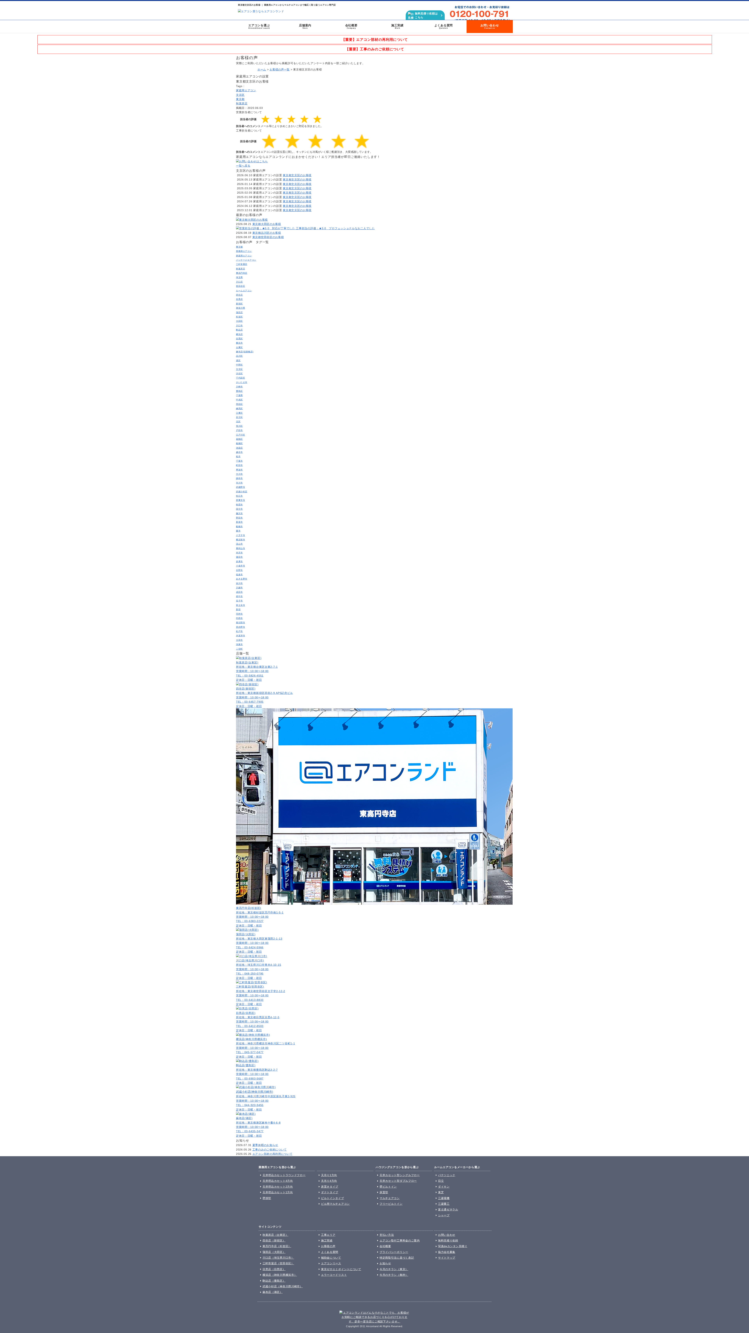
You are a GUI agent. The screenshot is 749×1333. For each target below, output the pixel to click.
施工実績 (397, 26)
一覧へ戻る (243, 165)
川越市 (239, 587)
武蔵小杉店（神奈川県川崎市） (283, 1286)
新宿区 (239, 303)
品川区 (239, 356)
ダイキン (444, 1186)
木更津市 (240, 635)
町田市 (239, 465)
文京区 (240, 94)
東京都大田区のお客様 (266, 224)
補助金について (331, 1257)
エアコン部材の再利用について (272, 1153)
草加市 (239, 470)
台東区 (239, 347)
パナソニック (446, 1175)
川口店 (239, 282)
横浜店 (239, 334)
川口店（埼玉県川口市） (278, 1257)
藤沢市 (239, 513)
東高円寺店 (241, 273)
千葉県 (239, 395)
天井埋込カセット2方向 (278, 1186)
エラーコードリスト (334, 1274)
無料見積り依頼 (448, 1240)
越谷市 (239, 452)
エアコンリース (331, 1263)
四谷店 (239, 295)
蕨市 (238, 531)
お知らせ (385, 1263)
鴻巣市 (239, 644)
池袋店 (239, 448)
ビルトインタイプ (332, 1198)
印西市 (239, 618)
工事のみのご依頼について (269, 1149)
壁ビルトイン (388, 1186)
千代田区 (240, 378)
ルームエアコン (244, 290)
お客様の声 (328, 1246)
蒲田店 (239, 312)
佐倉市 (239, 574)
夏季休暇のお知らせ (265, 1145)
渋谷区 (239, 373)
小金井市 (240, 566)
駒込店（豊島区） (274, 1280)
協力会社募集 (446, 1252)
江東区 (239, 413)
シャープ (444, 1215)
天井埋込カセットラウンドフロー (284, 1175)
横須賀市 (240, 539)
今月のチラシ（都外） (394, 1274)
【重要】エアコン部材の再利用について (375, 40)
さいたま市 (241, 382)
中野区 (239, 365)
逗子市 (239, 600)
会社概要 (351, 26)
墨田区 (239, 404)
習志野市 (240, 627)
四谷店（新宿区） (274, 1240)
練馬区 (239, 408)
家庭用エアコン (246, 90)
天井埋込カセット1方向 (278, 1192)
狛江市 (239, 496)
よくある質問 (443, 26)
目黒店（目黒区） (274, 1269)
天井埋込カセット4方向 (278, 1180)
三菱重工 (444, 1203)
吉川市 (239, 583)
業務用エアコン (244, 251)
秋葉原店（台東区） (275, 1234)
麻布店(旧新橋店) (245, 351)
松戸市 (239, 631)
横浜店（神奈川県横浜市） (280, 1274)
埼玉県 (239, 277)
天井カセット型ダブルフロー (398, 1180)
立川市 (239, 474)
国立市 (239, 509)
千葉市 (239, 461)
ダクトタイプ (329, 1192)
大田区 (239, 321)
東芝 (441, 1192)
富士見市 (240, 605)
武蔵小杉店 (241, 491)
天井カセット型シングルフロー (400, 1175)
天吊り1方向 (329, 1175)
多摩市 (239, 561)
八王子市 (240, 535)
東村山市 (240, 548)
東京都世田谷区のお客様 (268, 237)
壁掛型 (267, 1198)
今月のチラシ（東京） (394, 1269)
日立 (441, 1180)
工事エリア (328, 1234)
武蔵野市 (240, 487)
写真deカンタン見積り (452, 1246)
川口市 (239, 325)
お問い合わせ (489, 26)
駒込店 (239, 330)
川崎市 (239, 386)
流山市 (239, 544)
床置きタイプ (329, 1186)
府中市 (239, 596)
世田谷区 (240, 286)
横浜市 (239, 343)
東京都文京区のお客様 (297, 175)
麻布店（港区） (273, 1292)
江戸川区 (240, 435)
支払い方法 (387, 1234)
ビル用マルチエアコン (335, 1203)
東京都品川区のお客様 (266, 232)
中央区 (239, 399)
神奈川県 (240, 308)
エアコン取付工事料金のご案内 (400, 1240)
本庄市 (239, 552)
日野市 (239, 570)
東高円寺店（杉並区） (277, 1246)
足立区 (239, 417)
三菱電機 (444, 1198)
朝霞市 (239, 504)
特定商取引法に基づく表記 (397, 1257)
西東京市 (240, 500)
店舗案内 (305, 26)
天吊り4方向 (329, 1180)
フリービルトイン (391, 1203)
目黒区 (239, 338)
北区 (238, 421)
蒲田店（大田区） (274, 1252)
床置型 (384, 1192)
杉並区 (239, 317)
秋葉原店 (242, 103)
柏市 (238, 456)
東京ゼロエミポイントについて (341, 1269)
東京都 (240, 99)
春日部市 (240, 622)
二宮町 (239, 649)
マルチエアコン (390, 1198)
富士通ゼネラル (448, 1209)
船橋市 (239, 526)
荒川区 (239, 426)
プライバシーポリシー (394, 1252)
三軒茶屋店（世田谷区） (278, 1263)
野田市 (239, 518)
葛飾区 (239, 439)
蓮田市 (239, 557)
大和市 (239, 640)
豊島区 (239, 391)
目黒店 (239, 299)
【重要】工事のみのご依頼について (374, 49)
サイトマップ (446, 1257)
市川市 (239, 483)
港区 (238, 360)
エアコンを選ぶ (259, 26)
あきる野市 (241, 579)
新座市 (239, 522)
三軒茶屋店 (241, 264)
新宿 (238, 609)
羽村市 (239, 614)
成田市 (239, 592)
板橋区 (239, 443)
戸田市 (239, 430)
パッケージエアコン (246, 260)
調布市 (239, 478)
